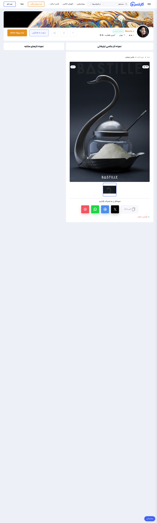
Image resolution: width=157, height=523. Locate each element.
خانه (148, 57)
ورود (21, 4)
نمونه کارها (140, 57)
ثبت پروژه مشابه (17, 32)
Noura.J (129, 31)
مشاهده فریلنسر (118, 31)
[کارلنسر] (137, 4)
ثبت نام (9, 4)
